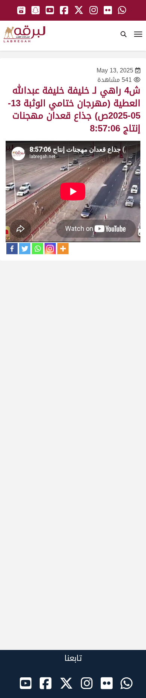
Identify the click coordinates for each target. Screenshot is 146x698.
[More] (63, 248)
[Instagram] (50, 248)
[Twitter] (24, 248)
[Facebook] (12, 248)
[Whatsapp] (37, 248)
